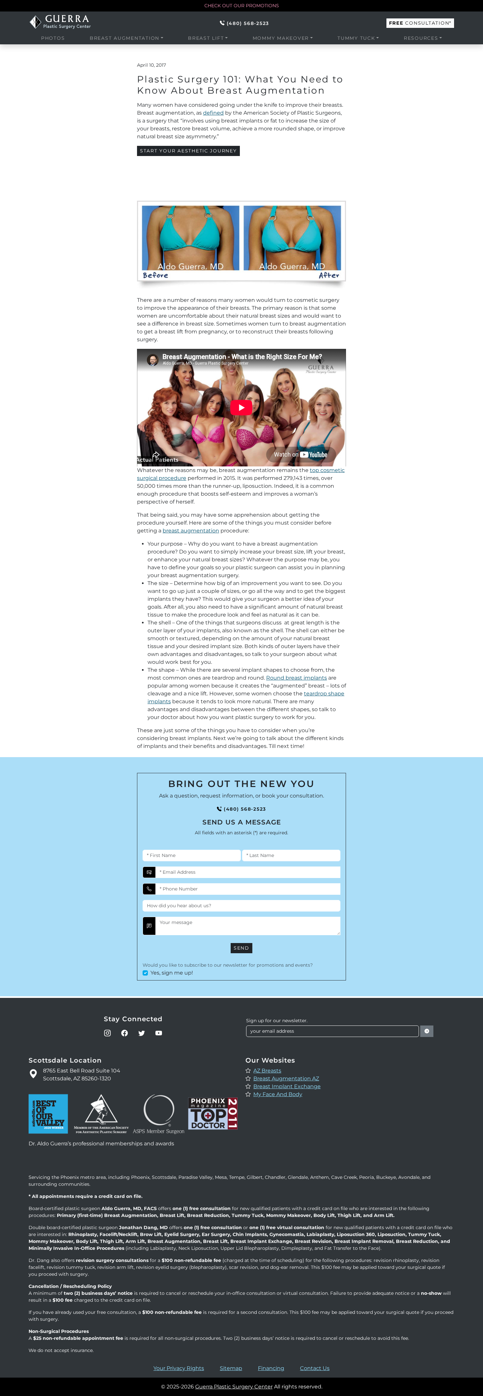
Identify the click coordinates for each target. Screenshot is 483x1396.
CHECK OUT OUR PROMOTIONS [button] (241, 6)
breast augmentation (191, 531)
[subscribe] (426, 1031)
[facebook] (124, 1033)
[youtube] (158, 1033)
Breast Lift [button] (206, 38)
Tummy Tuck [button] (356, 38)
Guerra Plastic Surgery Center (234, 1387)
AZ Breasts (267, 1071)
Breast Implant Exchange (287, 1086)
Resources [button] (421, 38)
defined (213, 113)
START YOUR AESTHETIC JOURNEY (188, 151)
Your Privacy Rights (178, 1368)
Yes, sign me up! (171, 973)
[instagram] (107, 1033)
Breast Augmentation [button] (124, 38)
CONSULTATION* (420, 23)
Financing (271, 1368)
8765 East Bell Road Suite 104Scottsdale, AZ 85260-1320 (81, 1075)
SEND (241, 948)
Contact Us (315, 1368)
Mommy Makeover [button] (281, 38)
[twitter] (141, 1033)
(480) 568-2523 (248, 23)
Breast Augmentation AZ (286, 1078)
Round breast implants (296, 678)
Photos (53, 38)
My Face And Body (277, 1094)
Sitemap (231, 1368)
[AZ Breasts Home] (63, 22)
